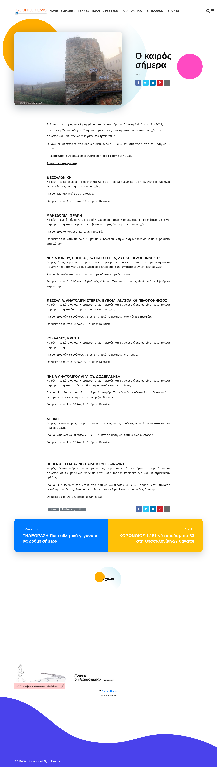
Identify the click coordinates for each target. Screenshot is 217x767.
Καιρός (53, 509)
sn (136, 74)
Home (54, 10)
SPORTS (173, 10)
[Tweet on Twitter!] (146, 83)
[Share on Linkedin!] (153, 83)
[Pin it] (160, 83)
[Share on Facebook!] (138, 83)
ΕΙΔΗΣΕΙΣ (67, 10)
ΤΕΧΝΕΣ (83, 10)
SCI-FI (80, 509)
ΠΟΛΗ (96, 10)
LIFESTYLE (110, 10)
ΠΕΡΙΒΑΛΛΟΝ (154, 10)
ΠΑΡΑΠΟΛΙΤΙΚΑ (131, 10)
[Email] (167, 83)
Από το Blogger (110, 691)
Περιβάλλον (67, 509)
